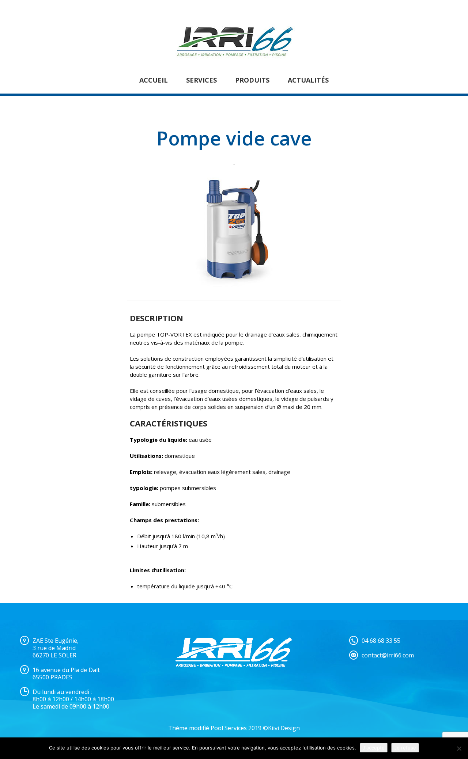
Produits (252, 80)
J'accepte (374, 748)
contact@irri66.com (388, 655)
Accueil (153, 80)
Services (201, 80)
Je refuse (405, 748)
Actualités (308, 80)
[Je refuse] (459, 748)
